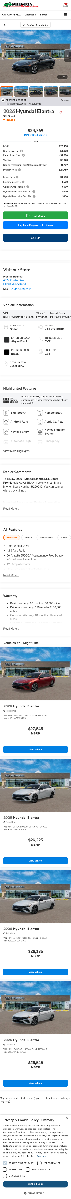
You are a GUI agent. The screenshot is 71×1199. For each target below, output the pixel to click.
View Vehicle (35, 749)
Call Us (35, 238)
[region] (35, 176)
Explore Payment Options (35, 225)
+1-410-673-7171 (21, 289)
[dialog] (35, 1157)
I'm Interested (35, 215)
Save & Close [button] (35, 1183)
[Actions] (65, 113)
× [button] (67, 1118)
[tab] (11, 537)
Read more (42, 1156)
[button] (11, 14)
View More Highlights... (17, 451)
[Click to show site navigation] (65, 14)
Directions (30, 14)
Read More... (11, 508)
